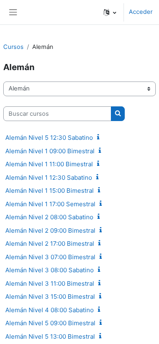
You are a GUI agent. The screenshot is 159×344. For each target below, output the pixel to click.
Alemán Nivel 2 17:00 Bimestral (49, 243)
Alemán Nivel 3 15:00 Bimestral (50, 296)
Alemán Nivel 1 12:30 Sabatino (48, 177)
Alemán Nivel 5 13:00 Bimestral (50, 336)
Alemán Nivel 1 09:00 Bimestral (50, 151)
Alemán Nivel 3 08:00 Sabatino (49, 270)
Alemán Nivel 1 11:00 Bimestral (49, 164)
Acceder (140, 11)
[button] (110, 12)
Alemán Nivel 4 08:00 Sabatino (49, 310)
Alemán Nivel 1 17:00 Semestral (50, 204)
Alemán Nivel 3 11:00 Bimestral (49, 283)
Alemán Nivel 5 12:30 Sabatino (49, 137)
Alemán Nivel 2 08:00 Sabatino (49, 217)
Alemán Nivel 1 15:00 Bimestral (49, 190)
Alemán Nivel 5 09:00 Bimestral (50, 323)
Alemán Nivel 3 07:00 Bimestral (50, 257)
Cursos (13, 47)
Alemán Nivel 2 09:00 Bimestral (50, 230)
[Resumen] (100, 137)
